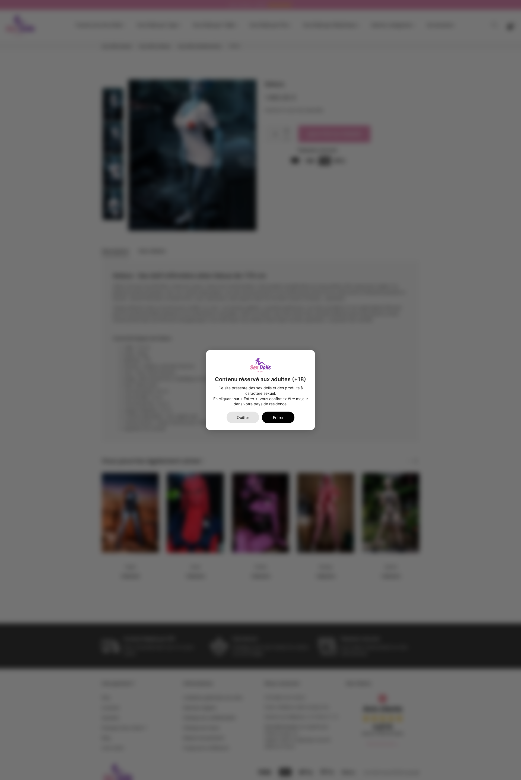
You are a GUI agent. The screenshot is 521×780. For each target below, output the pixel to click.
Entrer (278, 417)
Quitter (243, 417)
